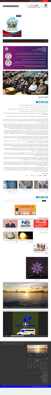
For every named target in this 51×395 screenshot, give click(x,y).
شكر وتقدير (46, 374)
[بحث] (4, 6)
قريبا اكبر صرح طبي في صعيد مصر (41, 228)
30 (43, 368)
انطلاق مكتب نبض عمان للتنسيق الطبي (35, 0)
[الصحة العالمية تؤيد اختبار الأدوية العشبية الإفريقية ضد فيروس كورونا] (10, 185)
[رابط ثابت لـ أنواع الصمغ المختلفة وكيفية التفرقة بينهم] (10, 239)
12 (34, 364)
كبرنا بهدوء (46, 382)
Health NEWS (45, 375)
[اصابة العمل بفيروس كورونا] (26, 185)
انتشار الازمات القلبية (44, 232)
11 (37, 364)
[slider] (26, 307)
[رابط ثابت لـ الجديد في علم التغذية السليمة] (10, 227)
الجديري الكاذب (45, 380)
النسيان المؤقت (45, 381)
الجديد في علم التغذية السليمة (12, 228)
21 (28, 365)
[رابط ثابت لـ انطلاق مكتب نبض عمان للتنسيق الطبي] (25, 227)
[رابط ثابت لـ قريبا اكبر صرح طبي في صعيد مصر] (41, 227)
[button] (25, 295)
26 (34, 367)
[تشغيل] (46, 307)
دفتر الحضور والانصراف (44, 376)
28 (28, 367)
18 (37, 365)
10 (40, 364)
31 (40, 368)
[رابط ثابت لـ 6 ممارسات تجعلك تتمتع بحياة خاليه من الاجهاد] (41, 250)
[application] (25, 296)
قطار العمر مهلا (45, 378)
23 (43, 367)
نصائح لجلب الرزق (44, 379)
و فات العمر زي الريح (44, 377)
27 (31, 367)
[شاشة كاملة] (4, 307)
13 (31, 364)
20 (31, 365)
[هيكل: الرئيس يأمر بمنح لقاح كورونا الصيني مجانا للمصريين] (41, 185)
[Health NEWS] (45, 7)
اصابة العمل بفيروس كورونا (28, 189)
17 (40, 365)
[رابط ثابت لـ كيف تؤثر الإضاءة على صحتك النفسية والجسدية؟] (25, 239)
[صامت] (6, 307)
